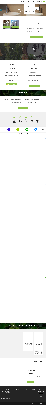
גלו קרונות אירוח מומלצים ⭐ (11, 84)
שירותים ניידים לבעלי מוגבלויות (29, 9)
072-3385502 (8, 392)
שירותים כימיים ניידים (21, 1)
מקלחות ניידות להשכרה (36, 7)
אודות (22, 4)
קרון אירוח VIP (36, 9)
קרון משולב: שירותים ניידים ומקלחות (29, 11)
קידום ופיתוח (28, 403)
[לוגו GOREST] (40, 394)
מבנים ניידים (13, 1)
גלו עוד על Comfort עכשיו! (23, 107)
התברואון (26, 4)
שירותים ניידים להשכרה (30, 1)
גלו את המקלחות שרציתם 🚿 (34, 85)
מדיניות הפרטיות (38, 379)
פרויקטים (32, 4)
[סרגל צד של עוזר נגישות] (1, 10)
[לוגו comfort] (40, 390)
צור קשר (18, 4)
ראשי (37, 1)
